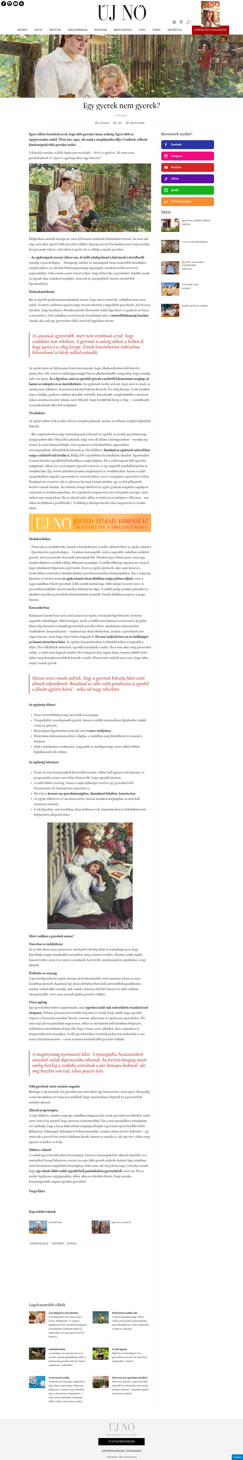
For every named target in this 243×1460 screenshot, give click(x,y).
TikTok (175, 179)
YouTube (176, 167)
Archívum (174, 30)
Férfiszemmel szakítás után (124, 1313)
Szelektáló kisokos (57, 1349)
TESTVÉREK (58, 1244)
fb (3, 3)
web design (112, 1457)
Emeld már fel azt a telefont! (195, 306)
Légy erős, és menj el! (121, 1222)
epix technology (128, 1457)
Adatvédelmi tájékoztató (113, 1451)
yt (15, 3)
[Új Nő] (121, 13)
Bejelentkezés (174, 22)
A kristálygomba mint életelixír (63, 1313)
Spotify (175, 190)
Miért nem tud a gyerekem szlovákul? (130, 1378)
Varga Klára (37, 1191)
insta (9, 3)
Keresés (188, 22)
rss (21, 3)
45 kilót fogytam (119, 1349)
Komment (104, 123)
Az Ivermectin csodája (59, 1378)
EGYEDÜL (72, 1244)
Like (120, 123)
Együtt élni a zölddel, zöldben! (196, 221)
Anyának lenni (55, 1222)
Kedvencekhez (137, 123)
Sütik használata (133, 1451)
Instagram (176, 156)
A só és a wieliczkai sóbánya (195, 242)
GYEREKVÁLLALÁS (39, 1244)
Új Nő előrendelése (181, 201)
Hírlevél (181, 22)
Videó (156, 30)
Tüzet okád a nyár (190, 285)
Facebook (176, 144)
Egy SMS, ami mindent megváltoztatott (193, 264)
